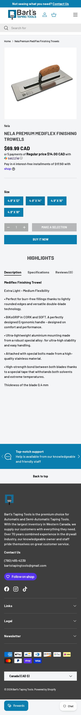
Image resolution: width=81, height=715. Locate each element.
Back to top (40, 476)
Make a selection (54, 227)
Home (7, 41)
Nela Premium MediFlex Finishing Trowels (37, 41)
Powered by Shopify (45, 689)
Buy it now (40, 239)
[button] (53, 14)
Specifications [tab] (38, 272)
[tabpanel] (40, 333)
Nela (7, 126)
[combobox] (40, 28)
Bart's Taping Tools (23, 689)
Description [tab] (12, 272)
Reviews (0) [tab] (64, 272)
